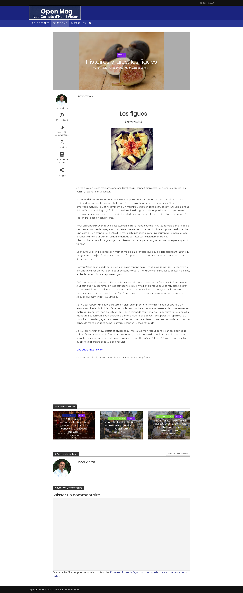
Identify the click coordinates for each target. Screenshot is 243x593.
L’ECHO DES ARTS (40, 23)
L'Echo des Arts (117, 418)
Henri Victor (117, 68)
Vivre (121, 55)
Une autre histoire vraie (89, 349)
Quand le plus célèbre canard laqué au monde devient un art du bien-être (121, 425)
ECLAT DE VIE (60, 23)
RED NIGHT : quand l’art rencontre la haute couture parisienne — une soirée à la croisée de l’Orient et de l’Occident (73, 425)
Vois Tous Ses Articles (178, 454)
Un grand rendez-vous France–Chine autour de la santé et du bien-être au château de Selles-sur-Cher (169, 425)
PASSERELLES (78, 23)
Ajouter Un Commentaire (62, 133)
